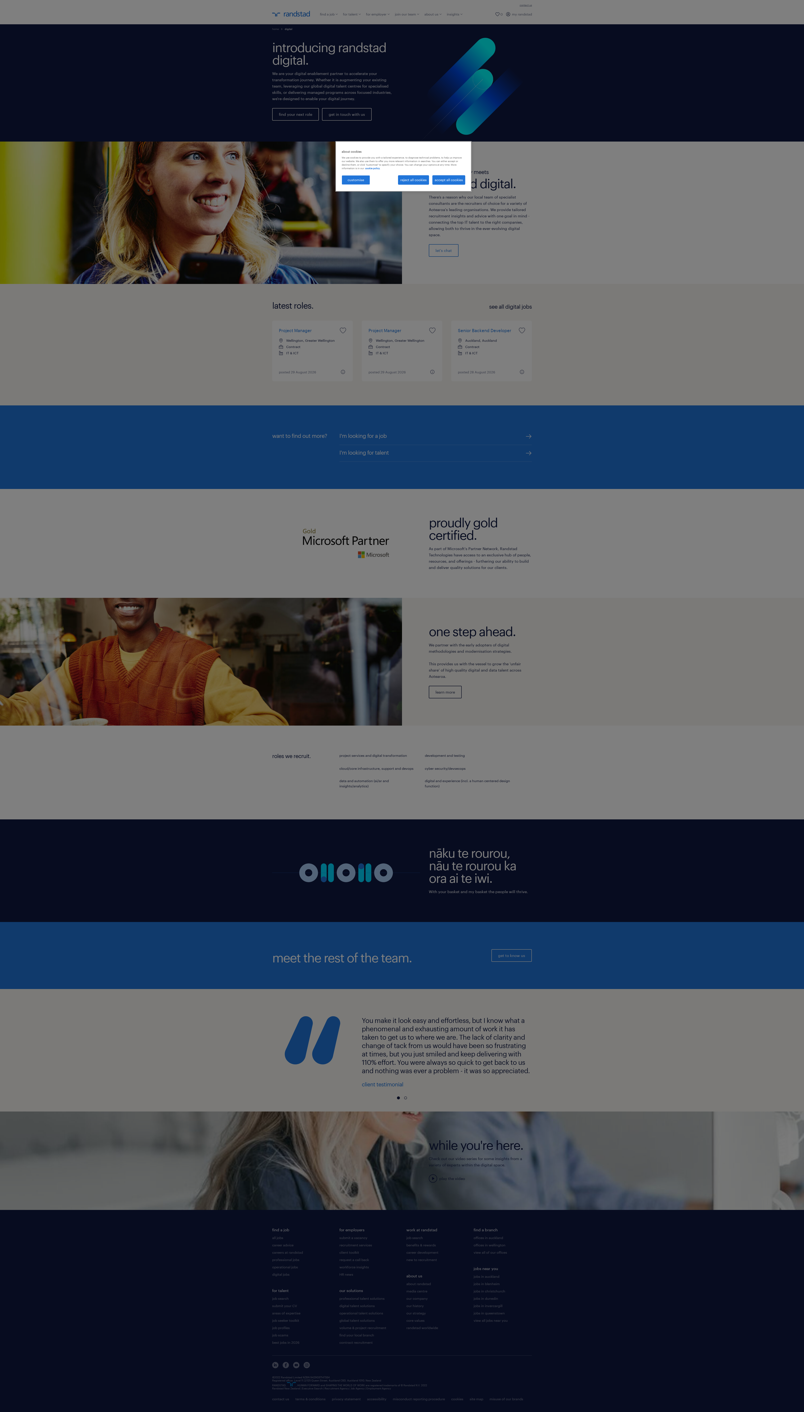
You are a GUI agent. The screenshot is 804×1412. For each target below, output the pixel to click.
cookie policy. (372, 168)
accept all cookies (449, 180)
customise (356, 180)
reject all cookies (413, 180)
